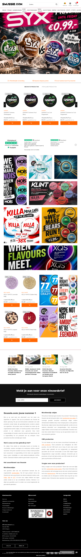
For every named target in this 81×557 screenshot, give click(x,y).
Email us (21, 545)
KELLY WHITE (7, 292)
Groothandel (5, 512)
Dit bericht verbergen (67, 552)
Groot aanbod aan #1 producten (65, 81)
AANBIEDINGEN (17, 10)
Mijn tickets (31, 503)
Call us (8, 545)
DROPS (68, 10)
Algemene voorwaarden (8, 501)
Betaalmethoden (6, 503)
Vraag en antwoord (7, 510)
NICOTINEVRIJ (61, 10)
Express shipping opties (41, 81)
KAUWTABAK (47, 10)
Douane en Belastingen (8, 507)
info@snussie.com (13, 533)
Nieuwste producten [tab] (31, 87)
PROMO (9, 10)
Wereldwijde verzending (17, 81)
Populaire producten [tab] (49, 87)
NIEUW (4, 10)
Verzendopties (5, 505)
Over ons (4, 499)
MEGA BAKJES (40, 10)
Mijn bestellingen (32, 501)
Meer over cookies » (41, 555)
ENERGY (54, 10)
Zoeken (56, 4)
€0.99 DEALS (24, 10)
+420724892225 (15, 531)
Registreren (31, 499)
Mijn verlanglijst (32, 505)
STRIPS (73, 10)
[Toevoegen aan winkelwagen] (12, 123)
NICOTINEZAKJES (32, 10)
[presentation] (5, 104)
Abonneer (57, 400)
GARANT (25, 110)
